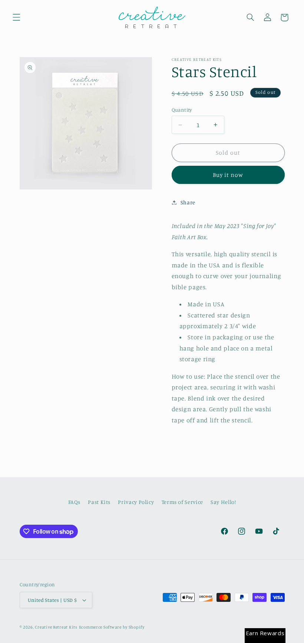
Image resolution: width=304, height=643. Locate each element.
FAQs (74, 502)
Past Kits (99, 502)
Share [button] (188, 202)
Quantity (182, 110)
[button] (16, 17)
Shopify (137, 627)
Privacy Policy (136, 502)
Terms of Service (182, 502)
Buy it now (228, 174)
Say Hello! (223, 502)
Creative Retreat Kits (56, 627)
